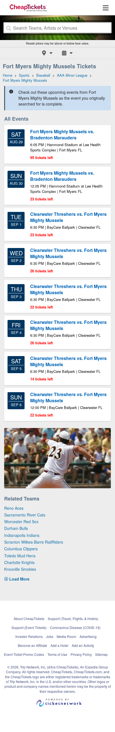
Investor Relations (29, 636)
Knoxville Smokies (20, 569)
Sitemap (101, 654)
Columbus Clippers (21, 548)
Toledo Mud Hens (19, 555)
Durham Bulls (16, 528)
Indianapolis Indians (21, 535)
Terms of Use (57, 654)
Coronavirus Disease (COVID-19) (75, 627)
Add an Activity (83, 645)
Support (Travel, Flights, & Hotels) (73, 618)
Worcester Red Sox (21, 521)
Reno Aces (13, 508)
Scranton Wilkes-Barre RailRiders (33, 542)
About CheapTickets (29, 618)
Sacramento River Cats (24, 515)
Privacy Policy (81, 654)
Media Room (66, 636)
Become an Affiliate (32, 645)
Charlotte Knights (19, 562)
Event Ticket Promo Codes (24, 654)
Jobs (49, 636)
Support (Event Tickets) (29, 627)
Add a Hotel (59, 645)
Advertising (88, 636)
